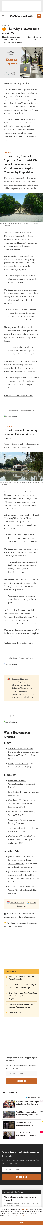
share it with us (27, 697)
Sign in (21, 1192)
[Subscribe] (39, 16)
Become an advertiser (26, 410)
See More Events (17, 902)
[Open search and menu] (3, 16)
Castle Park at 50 (15, 1012)
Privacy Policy (19, 1215)
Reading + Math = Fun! (18, 763)
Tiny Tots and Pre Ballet (18, 828)
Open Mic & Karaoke (17, 820)
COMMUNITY (9, 426)
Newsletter (6, 25)
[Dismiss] (37, 1192)
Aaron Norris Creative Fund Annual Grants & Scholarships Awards (22, 875)
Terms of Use (24, 1209)
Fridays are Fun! (14, 811)
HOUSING (8, 152)
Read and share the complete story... (18, 395)
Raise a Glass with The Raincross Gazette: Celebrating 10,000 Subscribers (21, 860)
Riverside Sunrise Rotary (18, 792)
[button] (21, 1104)
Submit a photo (13, 913)
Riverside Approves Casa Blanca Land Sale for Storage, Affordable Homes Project (23, 996)
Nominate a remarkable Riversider (21, 923)
